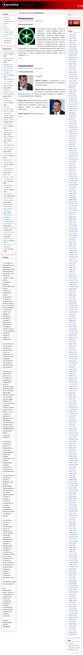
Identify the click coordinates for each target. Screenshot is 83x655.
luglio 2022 (72, 138)
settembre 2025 (73, 57)
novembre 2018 (73, 231)
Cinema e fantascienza (7, 100)
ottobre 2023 (72, 106)
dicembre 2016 (73, 280)
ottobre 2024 (72, 81)
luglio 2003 (72, 621)
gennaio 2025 (73, 74)
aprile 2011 (72, 424)
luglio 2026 (72, 36)
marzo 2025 (72, 70)
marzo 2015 (72, 324)
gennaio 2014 (73, 354)
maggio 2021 (72, 167)
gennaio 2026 (73, 49)
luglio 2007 (72, 520)
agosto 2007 (72, 517)
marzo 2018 (72, 248)
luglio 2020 (72, 189)
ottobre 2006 (72, 539)
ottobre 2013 (72, 360)
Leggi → (20, 58)
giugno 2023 (72, 114)
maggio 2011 (72, 422)
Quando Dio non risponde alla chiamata (8, 187)
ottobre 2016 (72, 284)
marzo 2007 (72, 528)
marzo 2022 (72, 146)
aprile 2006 (72, 551)
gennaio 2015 (73, 329)
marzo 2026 (72, 44)
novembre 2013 (73, 358)
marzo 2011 (72, 426)
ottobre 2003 (72, 615)
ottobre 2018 (72, 233)
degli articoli (74, 645)
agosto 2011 (72, 416)
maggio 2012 (72, 397)
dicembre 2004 (73, 585)
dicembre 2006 (73, 534)
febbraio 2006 (73, 556)
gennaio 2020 (73, 201)
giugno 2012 (72, 394)
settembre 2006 (73, 541)
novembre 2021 (73, 155)
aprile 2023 (72, 119)
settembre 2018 (73, 235)
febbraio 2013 (73, 377)
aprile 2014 (72, 348)
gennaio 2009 (73, 481)
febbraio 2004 (73, 607)
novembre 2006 (73, 537)
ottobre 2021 (72, 157)
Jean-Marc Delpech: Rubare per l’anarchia (8, 92)
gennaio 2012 (73, 405)
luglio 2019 (72, 214)
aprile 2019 (72, 220)
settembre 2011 (73, 414)
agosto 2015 (72, 314)
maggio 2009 (72, 473)
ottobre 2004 (72, 590)
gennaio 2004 (73, 609)
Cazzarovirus (25, 66)
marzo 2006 (72, 554)
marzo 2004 (72, 604)
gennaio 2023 (73, 125)
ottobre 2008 (72, 488)
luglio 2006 (72, 545)
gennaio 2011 (73, 430)
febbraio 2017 (73, 276)
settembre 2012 (73, 388)
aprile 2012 (72, 399)
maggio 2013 (72, 371)
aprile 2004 (72, 602)
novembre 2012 (73, 384)
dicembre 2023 (73, 102)
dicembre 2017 (73, 254)
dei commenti (74, 648)
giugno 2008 (72, 496)
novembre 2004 (73, 587)
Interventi (6, 17)
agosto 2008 (72, 492)
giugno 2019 (72, 216)
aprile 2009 (72, 475)
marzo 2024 (72, 95)
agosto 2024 (72, 85)
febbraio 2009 (73, 479)
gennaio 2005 (73, 583)
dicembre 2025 (73, 51)
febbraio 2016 (73, 301)
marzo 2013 (72, 375)
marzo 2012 (72, 401)
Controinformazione (9, 21)
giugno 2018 (72, 242)
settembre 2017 (73, 261)
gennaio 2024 (73, 100)
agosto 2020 (72, 187)
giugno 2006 (72, 547)
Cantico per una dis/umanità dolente (8, 247)
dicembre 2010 (73, 433)
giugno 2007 (72, 522)
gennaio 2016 (73, 303)
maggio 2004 (72, 600)
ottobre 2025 (72, 55)
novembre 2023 (73, 104)
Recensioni (6, 19)
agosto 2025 (72, 59)
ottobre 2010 (72, 437)
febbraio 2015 (73, 327)
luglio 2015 (72, 316)
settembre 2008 (73, 490)
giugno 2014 (72, 344)
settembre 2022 (73, 134)
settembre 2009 (73, 464)
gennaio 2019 (73, 227)
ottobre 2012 (72, 386)
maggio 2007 (72, 524)
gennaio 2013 (73, 380)
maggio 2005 (72, 575)
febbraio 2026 (73, 47)
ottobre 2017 (72, 259)
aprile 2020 (72, 195)
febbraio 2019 (73, 225)
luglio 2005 (72, 570)
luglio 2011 (72, 418)
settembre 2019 (73, 210)
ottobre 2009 (72, 462)
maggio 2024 (72, 91)
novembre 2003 (73, 613)
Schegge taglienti (39, 21)
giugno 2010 (72, 445)
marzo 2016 (72, 299)
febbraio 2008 (73, 505)
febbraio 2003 (73, 632)
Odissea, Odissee (8, 119)
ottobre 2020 (72, 182)
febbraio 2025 (73, 72)
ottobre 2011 (72, 411)
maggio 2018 (72, 244)
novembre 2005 (73, 562)
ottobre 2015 (72, 310)
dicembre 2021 (73, 153)
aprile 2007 (72, 526)
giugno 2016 (72, 293)
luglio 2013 (72, 367)
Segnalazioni (7, 40)
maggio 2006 (72, 549)
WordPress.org (73, 650)
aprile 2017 (72, 271)
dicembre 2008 (73, 484)
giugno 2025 (72, 64)
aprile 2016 (72, 297)
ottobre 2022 (72, 131)
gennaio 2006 (73, 558)
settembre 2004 (73, 592)
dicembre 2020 (73, 178)
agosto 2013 (72, 365)
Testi (4, 25)
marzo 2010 (72, 452)
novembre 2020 (73, 180)
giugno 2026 (72, 38)
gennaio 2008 (73, 507)
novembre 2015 (73, 307)
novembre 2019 (73, 206)
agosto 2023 (72, 110)
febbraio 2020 (73, 199)
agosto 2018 (72, 237)
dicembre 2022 (73, 127)
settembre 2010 (73, 439)
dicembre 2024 (73, 76)
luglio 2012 (72, 392)
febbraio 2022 (73, 148)
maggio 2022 (72, 142)
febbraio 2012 (73, 403)
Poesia (5, 27)
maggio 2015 (72, 320)
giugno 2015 (72, 318)
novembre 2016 (73, 282)
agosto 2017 (72, 263)
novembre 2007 (73, 511)
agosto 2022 (72, 136)
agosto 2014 (72, 339)
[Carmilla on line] (41, 4)
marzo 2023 (72, 121)
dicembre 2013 (73, 356)
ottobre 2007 (72, 513)
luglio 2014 (72, 341)
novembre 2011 (73, 409)
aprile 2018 (72, 246)
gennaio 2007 (73, 532)
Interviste (6, 23)
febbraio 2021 (73, 174)
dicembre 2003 (73, 611)
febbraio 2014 (73, 352)
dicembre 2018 (73, 229)
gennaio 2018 (73, 252)
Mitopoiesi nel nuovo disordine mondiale (8, 162)
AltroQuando (7, 42)
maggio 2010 (72, 447)
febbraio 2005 (73, 581)
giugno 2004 (72, 598)
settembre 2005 (73, 566)
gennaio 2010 (73, 456)
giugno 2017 (72, 267)
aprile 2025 (72, 68)
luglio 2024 (72, 87)
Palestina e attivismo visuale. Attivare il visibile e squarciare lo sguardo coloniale (9, 111)
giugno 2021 (72, 165)
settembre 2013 (73, 363)
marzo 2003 (72, 630)
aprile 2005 (72, 577)
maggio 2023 (72, 117)
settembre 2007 (73, 515)
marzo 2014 (72, 350)
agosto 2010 (72, 441)
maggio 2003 (72, 626)
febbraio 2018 (73, 250)
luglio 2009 (72, 469)
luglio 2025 (72, 61)
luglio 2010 (72, 443)
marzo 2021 (72, 172)
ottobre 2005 (72, 564)
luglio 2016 (72, 290)
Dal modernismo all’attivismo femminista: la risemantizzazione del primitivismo (8, 219)
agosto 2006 (72, 543)
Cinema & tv (7, 30)
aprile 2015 (72, 322)
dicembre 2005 (73, 560)
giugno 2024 (72, 89)
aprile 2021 (72, 170)
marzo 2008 (72, 503)
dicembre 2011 (73, 407)
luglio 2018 (72, 240)
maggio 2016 (72, 295)
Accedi (71, 643)
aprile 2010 (72, 450)
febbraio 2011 (73, 428)
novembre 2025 (73, 53)
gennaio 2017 (73, 278)
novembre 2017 (73, 257)
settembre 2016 (73, 286)
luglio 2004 (72, 596)
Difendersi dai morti (9, 228)
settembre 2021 (73, 159)
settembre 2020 (73, 184)
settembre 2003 (73, 617)
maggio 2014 (72, 346)
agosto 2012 (72, 390)
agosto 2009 (72, 467)
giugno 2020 (72, 191)
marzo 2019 (72, 223)
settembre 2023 (73, 108)
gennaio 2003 (73, 634)
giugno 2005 (72, 573)
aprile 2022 (72, 144)
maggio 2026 (72, 40)
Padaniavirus (25, 18)
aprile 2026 (72, 42)
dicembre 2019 (73, 204)
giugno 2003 (72, 623)
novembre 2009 (73, 460)
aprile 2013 (72, 373)
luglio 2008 (72, 494)
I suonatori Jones (8, 38)
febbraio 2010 (73, 454)
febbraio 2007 (73, 530)
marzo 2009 (72, 477)
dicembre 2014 (73, 331)
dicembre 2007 (73, 509)
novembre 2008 (73, 486)
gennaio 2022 (73, 151)
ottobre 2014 (72, 335)
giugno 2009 (72, 471)
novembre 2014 (73, 333)
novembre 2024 (73, 78)
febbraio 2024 (73, 97)
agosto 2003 (72, 619)
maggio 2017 (72, 269)
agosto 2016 (72, 288)
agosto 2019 (72, 212)
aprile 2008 (72, 500)
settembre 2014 (73, 337)
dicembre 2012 (73, 382)
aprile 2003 (72, 628)
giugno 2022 (72, 140)
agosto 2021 (72, 161)
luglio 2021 (72, 163)
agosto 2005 (72, 568)
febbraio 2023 (73, 123)
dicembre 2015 (73, 305)
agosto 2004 (72, 594)
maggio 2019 (72, 218)
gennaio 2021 (73, 176)
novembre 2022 (73, 129)
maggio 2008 (72, 498)
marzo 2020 (72, 197)
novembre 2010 (73, 435)
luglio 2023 (72, 112)
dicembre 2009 (73, 458)
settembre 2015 (73, 312)
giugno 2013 (72, 369)
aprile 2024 (72, 93)
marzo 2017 (72, 274)
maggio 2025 (72, 66)
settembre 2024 (73, 83)
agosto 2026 (72, 34)
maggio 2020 (72, 193)
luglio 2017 (72, 265)
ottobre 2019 (72, 208)
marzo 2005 (72, 579)
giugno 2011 (72, 420)
